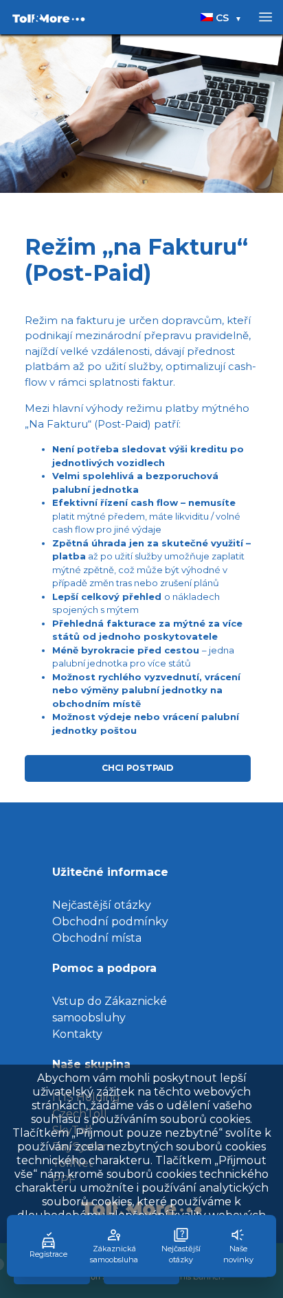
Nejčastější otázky (101, 905)
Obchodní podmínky (110, 921)
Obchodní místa (97, 937)
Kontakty (77, 1034)
